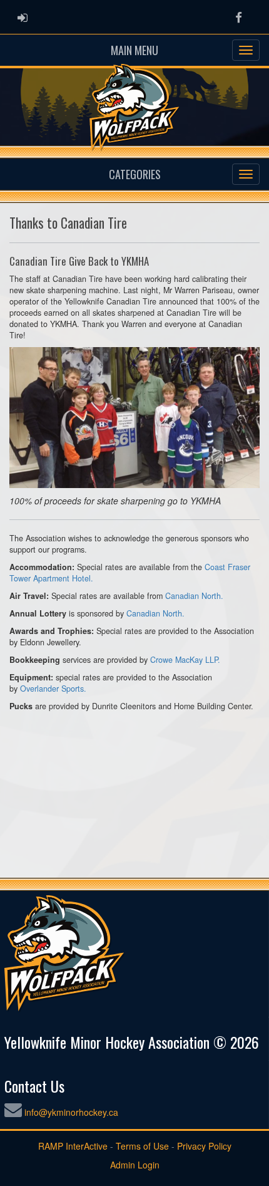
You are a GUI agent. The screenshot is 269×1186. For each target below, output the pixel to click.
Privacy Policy (204, 1146)
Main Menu (134, 50)
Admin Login (135, 1164)
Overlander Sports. (53, 688)
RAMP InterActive (73, 1146)
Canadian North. (194, 595)
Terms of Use (142, 1146)
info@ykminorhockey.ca (71, 1112)
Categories (135, 174)
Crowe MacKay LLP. (185, 659)
